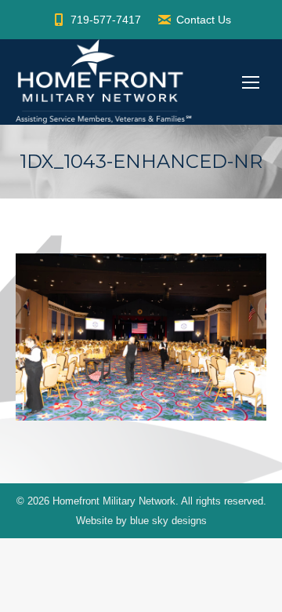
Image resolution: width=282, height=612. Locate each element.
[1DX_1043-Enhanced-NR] (141, 337)
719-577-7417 (105, 19)
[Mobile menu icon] (250, 82)
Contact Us (203, 19)
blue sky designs (168, 520)
